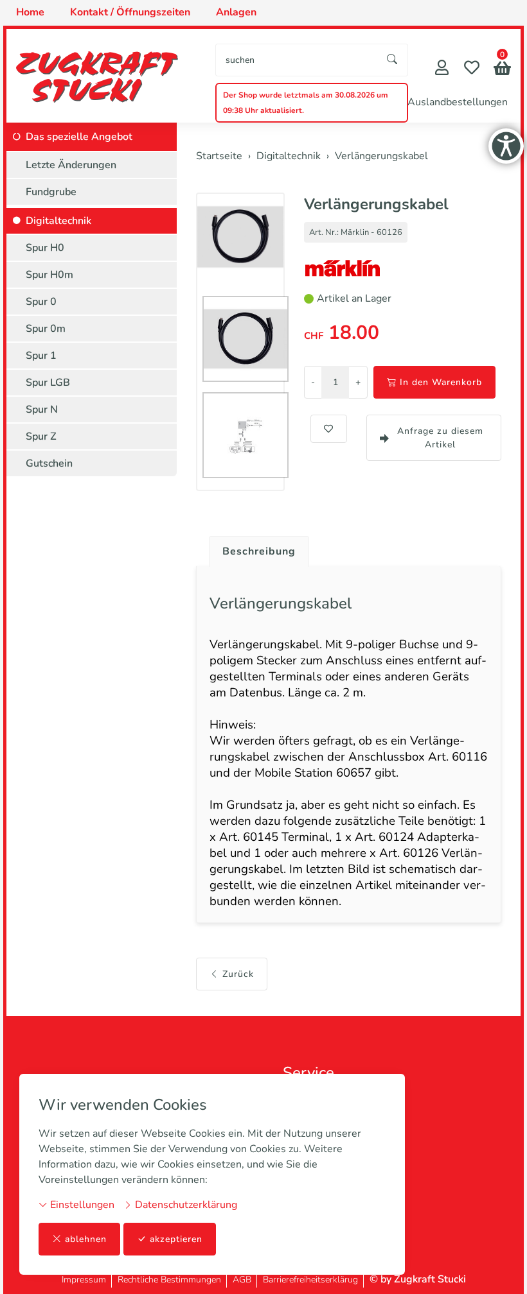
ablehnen (86, 1239)
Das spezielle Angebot (79, 137)
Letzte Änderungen (71, 165)
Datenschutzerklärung (184, 1205)
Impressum (84, 1279)
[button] (502, 69)
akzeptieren (176, 1239)
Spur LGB (48, 382)
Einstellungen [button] (81, 1205)
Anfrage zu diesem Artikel (440, 438)
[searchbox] (296, 60)
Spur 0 (41, 302)
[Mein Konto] (442, 69)
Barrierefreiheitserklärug (310, 1279)
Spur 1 (41, 356)
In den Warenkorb (441, 382)
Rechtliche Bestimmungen (169, 1279)
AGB (242, 1279)
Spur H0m (49, 275)
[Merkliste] (471, 69)
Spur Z (41, 436)
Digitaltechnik (58, 221)
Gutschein (49, 463)
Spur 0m (46, 329)
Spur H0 (45, 248)
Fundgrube (51, 192)
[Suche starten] (392, 60)
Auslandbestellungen (457, 102)
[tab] (254, 548)
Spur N (42, 409)
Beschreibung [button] (259, 551)
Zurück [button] (238, 974)
